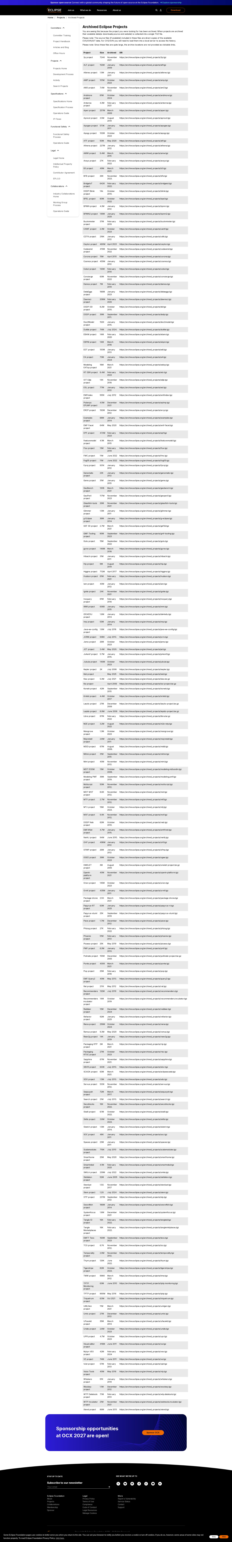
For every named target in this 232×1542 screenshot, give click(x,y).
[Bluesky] (125, 1483)
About (49, 1499)
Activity (56, 80)
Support (121, 1507)
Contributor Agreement (64, 172)
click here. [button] (60, 1538)
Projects (61, 17)
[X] (118, 1483)
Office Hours (59, 53)
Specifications (57, 94)
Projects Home (60, 68)
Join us (71, 10)
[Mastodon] (132, 1483)
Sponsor (50, 1510)
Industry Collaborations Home (64, 195)
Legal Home (58, 158)
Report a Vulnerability (127, 1499)
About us (117, 10)
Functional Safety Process (61, 135)
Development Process (63, 74)
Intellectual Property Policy (62, 165)
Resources (102, 10)
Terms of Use (88, 1501)
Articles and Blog (61, 47)
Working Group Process (60, 203)
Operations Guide (61, 113)
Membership (52, 1507)
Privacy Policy (89, 1499)
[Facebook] (139, 1483)
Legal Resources (90, 1510)
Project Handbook (61, 41)
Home (50, 17)
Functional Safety (59, 126)
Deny (214, 1537)
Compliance (87, 1504)
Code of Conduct (90, 1507)
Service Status (124, 1501)
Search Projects (60, 86)
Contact (121, 1504)
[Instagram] (146, 1483)
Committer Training (62, 35)
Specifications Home (62, 101)
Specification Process (63, 107)
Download (175, 10)
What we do (85, 10)
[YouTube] (153, 1483)
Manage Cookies (90, 1513)
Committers (56, 28)
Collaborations (58, 186)
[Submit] (109, 1487)
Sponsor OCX (153, 1432)
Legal (53, 150)
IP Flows (57, 119)
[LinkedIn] (160, 1483)
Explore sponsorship (171, 2)
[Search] (156, 10)
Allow (224, 1537)
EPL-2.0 (56, 178)
